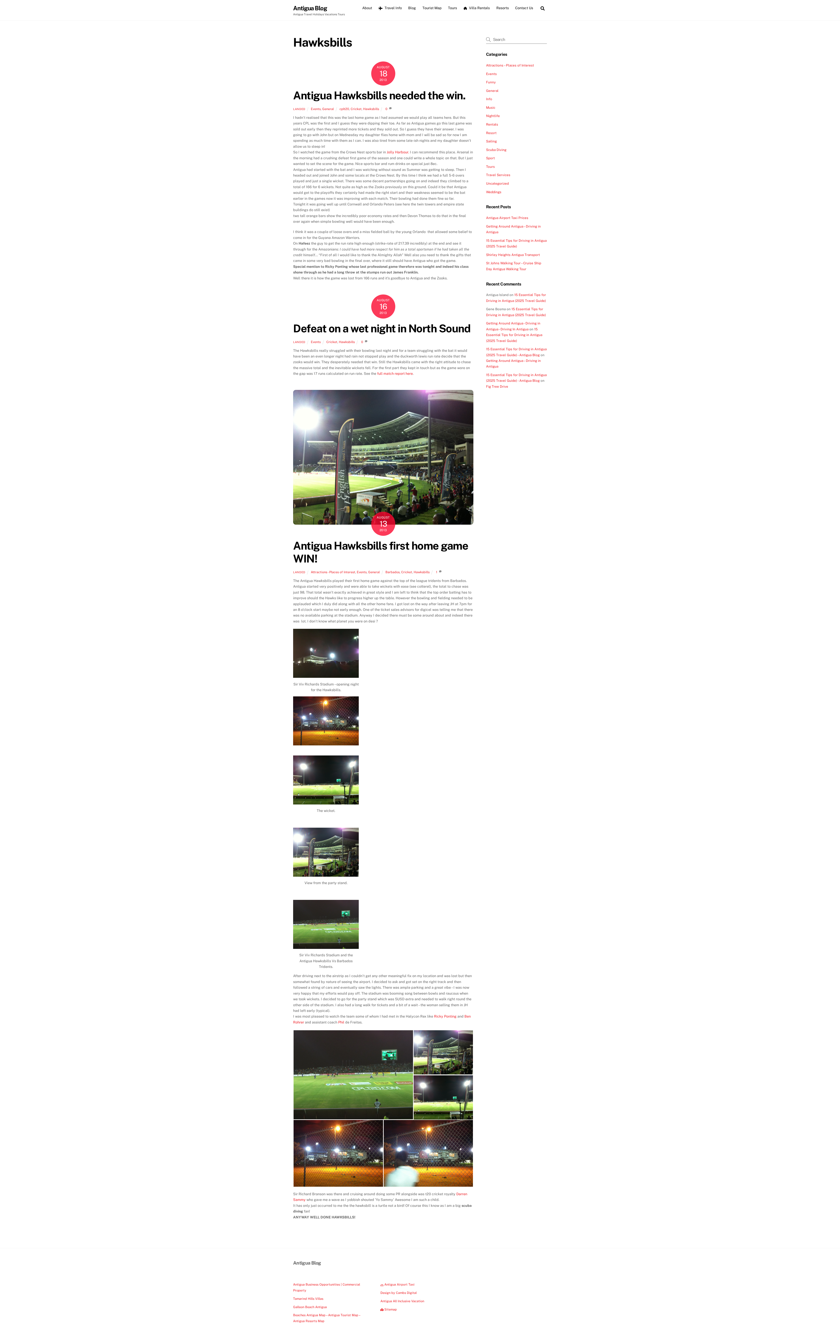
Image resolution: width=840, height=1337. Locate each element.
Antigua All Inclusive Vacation (402, 1301)
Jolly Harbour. (398, 152)
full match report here (395, 373)
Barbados (392, 572)
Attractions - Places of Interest (333, 572)
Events (316, 109)
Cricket (356, 109)
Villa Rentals (479, 8)
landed (299, 109)
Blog (412, 8)
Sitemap (390, 1309)
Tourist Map (432, 8)
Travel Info (393, 8)
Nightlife (493, 116)
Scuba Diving (496, 150)
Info (489, 99)
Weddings (493, 192)
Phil (341, 1022)
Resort (491, 133)
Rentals (492, 124)
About (367, 8)
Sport (490, 158)
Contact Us (524, 8)
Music (490, 107)
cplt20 (344, 109)
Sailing (491, 141)
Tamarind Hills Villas (308, 1298)
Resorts (502, 8)
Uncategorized (497, 183)
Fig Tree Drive (497, 386)
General (328, 109)
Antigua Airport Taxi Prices (507, 218)
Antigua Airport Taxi (399, 1284)
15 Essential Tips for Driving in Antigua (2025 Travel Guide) (514, 335)
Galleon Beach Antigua (310, 1307)
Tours (452, 8)
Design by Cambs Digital (398, 1293)
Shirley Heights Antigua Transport (513, 255)
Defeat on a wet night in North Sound (381, 328)
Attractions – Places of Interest (510, 65)
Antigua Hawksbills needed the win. (379, 95)
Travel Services (498, 175)
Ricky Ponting (445, 1016)
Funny (491, 82)
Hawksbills (371, 109)
